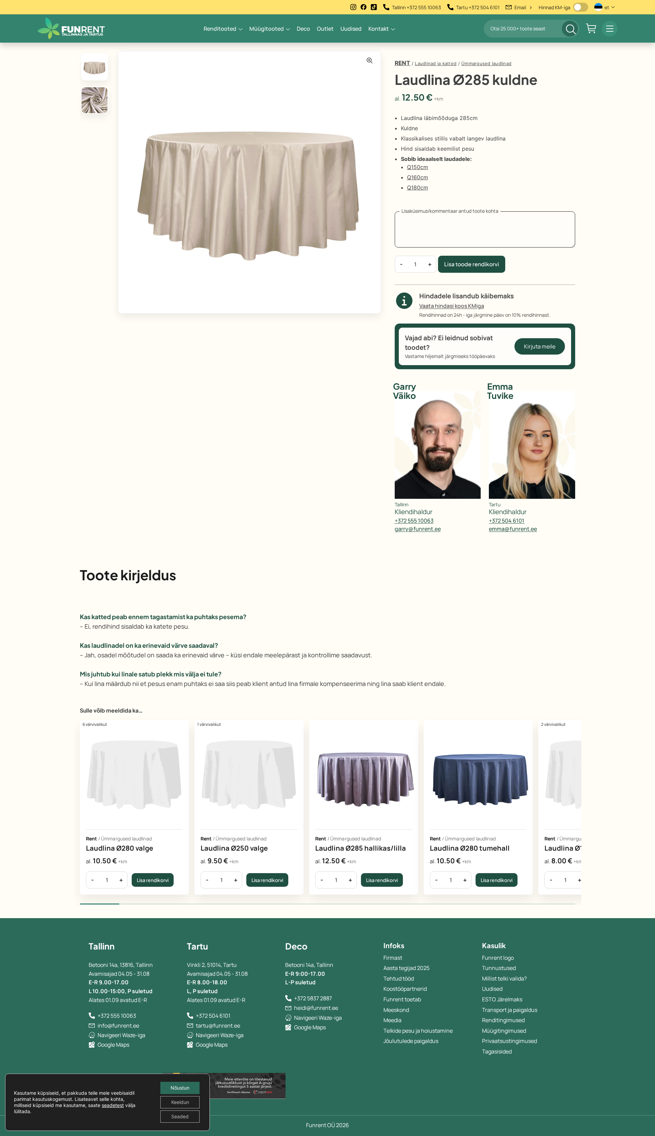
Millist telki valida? (504, 978)
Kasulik (494, 945)
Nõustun (180, 1088)
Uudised (351, 28)
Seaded (180, 1116)
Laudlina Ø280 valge (119, 848)
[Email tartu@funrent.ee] (190, 1025)
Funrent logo (498, 957)
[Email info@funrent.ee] (92, 1025)
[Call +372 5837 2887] (288, 998)
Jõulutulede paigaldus (410, 1041)
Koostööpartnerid (405, 988)
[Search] (570, 28)
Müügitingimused (504, 1030)
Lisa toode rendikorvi (471, 264)
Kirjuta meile (539, 346)
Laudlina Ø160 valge (577, 848)
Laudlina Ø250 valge (234, 848)
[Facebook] (364, 7)
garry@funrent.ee (418, 529)
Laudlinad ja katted (435, 63)
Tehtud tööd (398, 978)
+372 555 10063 (414, 520)
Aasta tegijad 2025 (406, 968)
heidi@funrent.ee (316, 1008)
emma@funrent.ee (513, 529)
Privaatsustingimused (509, 1041)
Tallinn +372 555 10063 (416, 7)
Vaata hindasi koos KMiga (451, 306)
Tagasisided (497, 1051)
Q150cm (417, 167)
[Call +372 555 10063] (92, 1016)
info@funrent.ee (118, 1025)
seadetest (113, 1105)
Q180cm (417, 187)
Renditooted (220, 28)
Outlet (325, 28)
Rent (402, 63)
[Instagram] (353, 7)
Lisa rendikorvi (153, 880)
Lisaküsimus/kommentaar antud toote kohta (450, 211)
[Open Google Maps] (92, 1045)
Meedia (392, 1020)
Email (523, 7)
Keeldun (180, 1102)
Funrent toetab (402, 999)
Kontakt (378, 28)
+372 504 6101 (506, 520)
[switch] (580, 7)
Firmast (392, 957)
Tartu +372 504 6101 (477, 7)
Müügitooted (266, 28)
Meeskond (396, 1010)
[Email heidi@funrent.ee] (288, 1008)
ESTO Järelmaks (502, 999)
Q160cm (417, 177)
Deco (303, 28)
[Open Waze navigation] (92, 1035)
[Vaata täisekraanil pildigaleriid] (370, 60)
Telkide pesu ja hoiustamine (418, 1030)
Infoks (393, 945)
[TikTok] (374, 7)
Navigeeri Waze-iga (121, 1035)
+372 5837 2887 (313, 998)
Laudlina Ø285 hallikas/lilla (360, 848)
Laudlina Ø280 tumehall (470, 848)
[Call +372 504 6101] (190, 1016)
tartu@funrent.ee (218, 1025)
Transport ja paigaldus (509, 1010)
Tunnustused (499, 968)
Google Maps (113, 1045)
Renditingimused (503, 1020)
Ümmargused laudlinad (486, 63)
